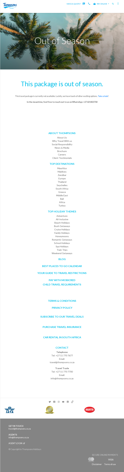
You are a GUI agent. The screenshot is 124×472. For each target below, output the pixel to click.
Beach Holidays (62, 222)
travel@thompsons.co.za (62, 362)
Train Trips (62, 249)
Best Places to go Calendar (62, 265)
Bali (62, 198)
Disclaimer (97, 464)
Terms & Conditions (62, 300)
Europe (62, 178)
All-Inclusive (62, 219)
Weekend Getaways (62, 253)
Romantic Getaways (62, 239)
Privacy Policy (62, 307)
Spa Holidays (62, 246)
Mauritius (62, 168)
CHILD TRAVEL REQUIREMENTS (62, 284)
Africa (62, 202)
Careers (62, 154)
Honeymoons (62, 236)
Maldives (62, 171)
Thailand (62, 181)
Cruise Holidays (62, 229)
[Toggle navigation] (118, 4)
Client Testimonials (62, 158)
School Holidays (62, 243)
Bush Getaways (62, 226)
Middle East (62, 195)
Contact (62, 347)
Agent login (16, 443)
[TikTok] (72, 401)
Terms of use (110, 464)
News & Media (62, 147)
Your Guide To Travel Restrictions (62, 272)
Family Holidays (62, 232)
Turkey (62, 205)
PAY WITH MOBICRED (62, 280)
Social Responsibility (62, 144)
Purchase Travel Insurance (62, 326)
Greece (62, 192)
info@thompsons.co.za (62, 378)
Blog (62, 259)
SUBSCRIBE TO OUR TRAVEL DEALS (62, 316)
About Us (62, 137)
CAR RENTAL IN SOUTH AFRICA (62, 337)
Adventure (62, 216)
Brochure (62, 151)
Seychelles (62, 185)
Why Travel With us (62, 141)
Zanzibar (62, 175)
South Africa (62, 188)
